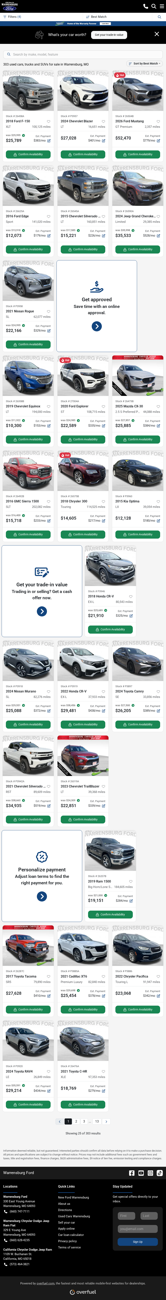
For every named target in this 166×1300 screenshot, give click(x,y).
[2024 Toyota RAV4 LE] (28, 1040)
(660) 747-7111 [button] (20, 1211)
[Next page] (106, 1121)
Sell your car (66, 1222)
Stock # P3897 (123, 686)
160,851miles (96, 222)
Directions (65, 1210)
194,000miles (41, 412)
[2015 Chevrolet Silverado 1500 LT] (83, 185)
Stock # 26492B (15, 496)
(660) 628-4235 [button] (20, 1240)
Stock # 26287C (15, 971)
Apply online (66, 1228)
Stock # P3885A (70, 971)
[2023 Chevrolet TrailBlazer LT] (83, 756)
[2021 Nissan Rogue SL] (28, 280)
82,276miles (42, 697)
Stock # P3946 (96, 591)
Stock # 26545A (70, 211)
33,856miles (151, 697)
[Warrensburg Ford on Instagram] (148, 1172)
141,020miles (41, 222)
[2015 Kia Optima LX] (137, 470)
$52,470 (123, 138)
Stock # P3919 (69, 686)
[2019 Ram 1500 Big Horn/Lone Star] (110, 850)
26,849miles (42, 1077)
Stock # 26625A (15, 211)
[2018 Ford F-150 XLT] (28, 90)
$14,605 (68, 518)
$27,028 (68, 138)
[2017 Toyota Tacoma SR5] (28, 945)
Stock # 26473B (124, 401)
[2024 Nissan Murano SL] (28, 660)
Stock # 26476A (70, 1066)
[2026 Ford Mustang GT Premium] (137, 90)
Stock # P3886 (123, 971)
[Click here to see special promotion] (83, 23)
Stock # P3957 (69, 116)
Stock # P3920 (14, 1066)
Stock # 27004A (70, 401)
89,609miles (42, 792)
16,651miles (96, 127)
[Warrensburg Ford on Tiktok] (158, 1172)
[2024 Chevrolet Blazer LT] (83, 90)
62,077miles (42, 317)
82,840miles (96, 982)
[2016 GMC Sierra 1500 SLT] (28, 470)
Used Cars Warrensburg (74, 1216)
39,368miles (96, 792)
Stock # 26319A (70, 781)
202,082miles (41, 507)
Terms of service (69, 1247)
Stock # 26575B (70, 496)
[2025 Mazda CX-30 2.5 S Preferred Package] (137, 375)
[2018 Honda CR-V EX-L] (110, 565)
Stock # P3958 (14, 306)
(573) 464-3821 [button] (20, 1264)
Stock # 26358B (15, 401)
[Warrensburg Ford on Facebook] (130, 1172)
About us (64, 1204)
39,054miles (151, 507)
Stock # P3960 (123, 496)
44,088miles (151, 412)
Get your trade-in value (109, 34)
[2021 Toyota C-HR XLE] (83, 1040)
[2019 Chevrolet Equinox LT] (28, 375)
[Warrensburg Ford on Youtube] (139, 1172)
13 (97, 1121)
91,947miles (151, 982)
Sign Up (138, 1241)
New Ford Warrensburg (73, 1197)
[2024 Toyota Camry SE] (137, 660)
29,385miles (151, 222)
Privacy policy (67, 1241)
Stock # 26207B (97, 876)
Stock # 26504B (124, 116)
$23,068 (123, 993)
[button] (146, 6)
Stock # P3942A (15, 781)
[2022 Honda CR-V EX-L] (83, 660)
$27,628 (13, 993)
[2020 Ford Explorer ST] (83, 375)
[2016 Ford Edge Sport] (28, 185)
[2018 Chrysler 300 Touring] (83, 470)
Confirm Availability (30, 154)
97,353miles (96, 1077)
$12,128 (123, 518)
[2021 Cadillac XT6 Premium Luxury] (83, 945)
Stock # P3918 (14, 686)
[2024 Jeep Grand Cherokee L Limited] (137, 185)
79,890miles (42, 982)
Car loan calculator (71, 1235)
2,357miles (152, 127)
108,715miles (96, 412)
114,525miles (96, 507)
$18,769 (68, 1088)
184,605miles (123, 887)
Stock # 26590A (124, 211)
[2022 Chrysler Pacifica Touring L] (137, 945)
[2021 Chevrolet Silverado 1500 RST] (28, 756)
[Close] (157, 34)
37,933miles (96, 697)
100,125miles (41, 127)
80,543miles (124, 602)
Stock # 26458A (15, 116)
